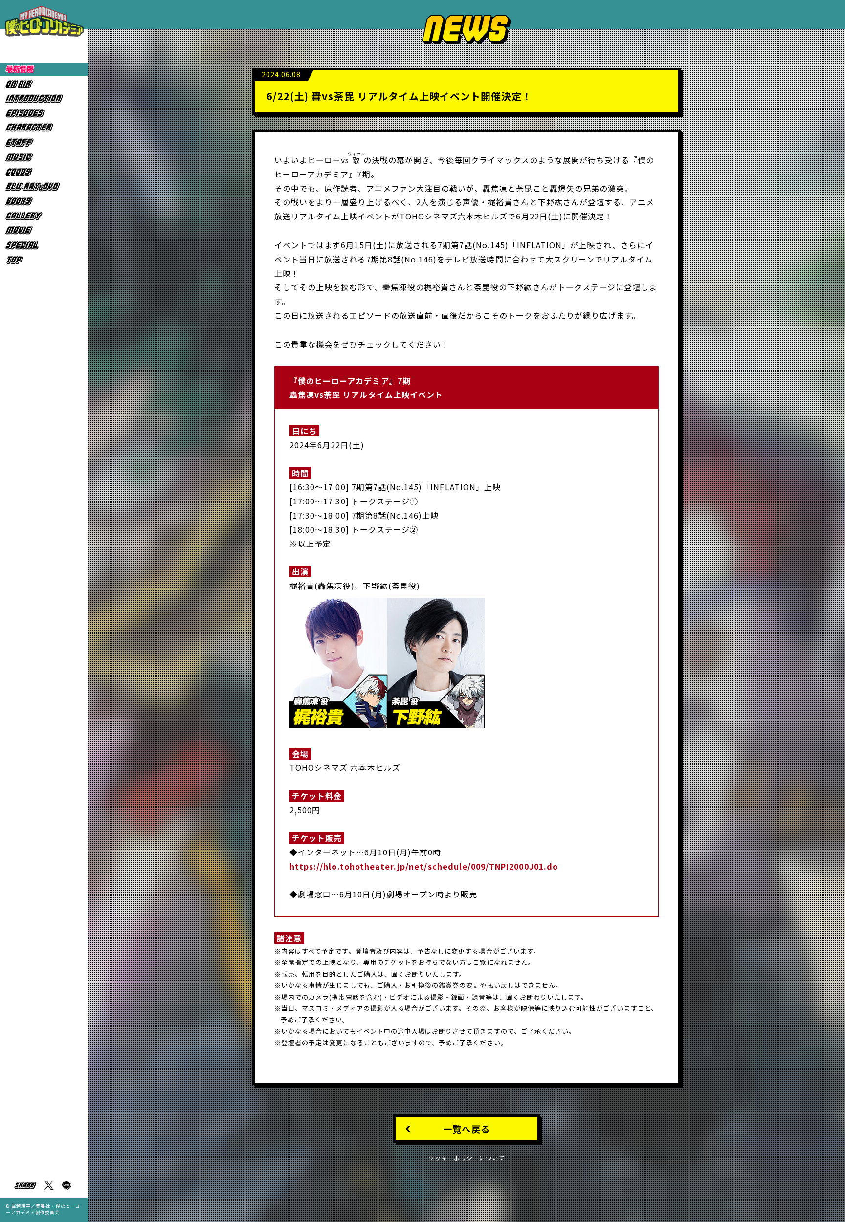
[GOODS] (44, 171)
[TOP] (44, 259)
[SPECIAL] (44, 245)
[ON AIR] (44, 83)
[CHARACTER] (44, 127)
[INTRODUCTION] (44, 98)
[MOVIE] (44, 230)
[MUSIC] (44, 157)
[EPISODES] (44, 113)
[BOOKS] (44, 201)
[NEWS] (44, 69)
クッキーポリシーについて (466, 1158)
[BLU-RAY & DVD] (44, 186)
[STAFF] (44, 142)
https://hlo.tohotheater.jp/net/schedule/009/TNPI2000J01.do (423, 866)
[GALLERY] (44, 215)
